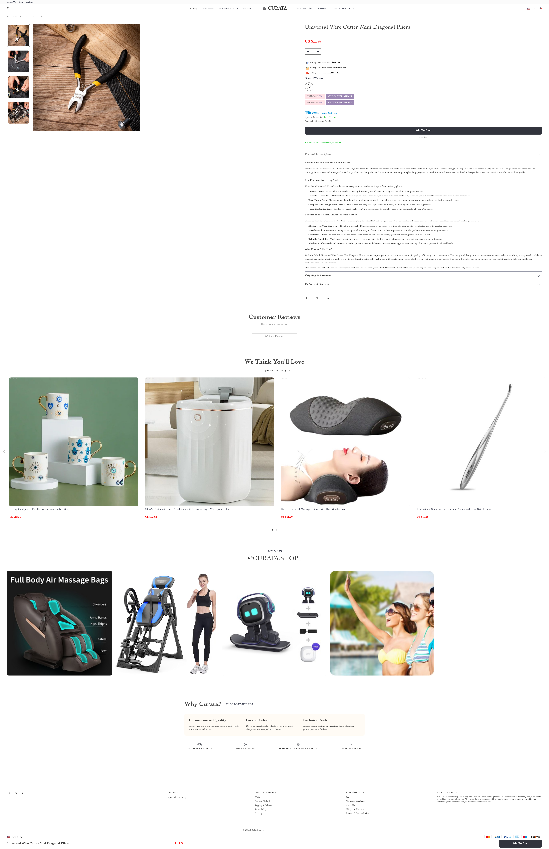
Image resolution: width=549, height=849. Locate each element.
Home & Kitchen (38, 17)
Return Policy (260, 809)
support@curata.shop (177, 797)
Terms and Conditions (355, 801)
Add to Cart (520, 843)
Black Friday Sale (22, 17)
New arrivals (305, 9)
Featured (322, 9)
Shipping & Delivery (263, 805)
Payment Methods (262, 801)
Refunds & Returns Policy (357, 813)
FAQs (257, 797)
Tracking (258, 813)
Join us (274, 551)
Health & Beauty (228, 9)
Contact (29, 2)
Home (9, 17)
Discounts (208, 9)
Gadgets (247, 9)
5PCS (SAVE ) (315, 103)
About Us (11, 2)
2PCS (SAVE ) (315, 96)
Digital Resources (344, 9)
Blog (21, 2)
